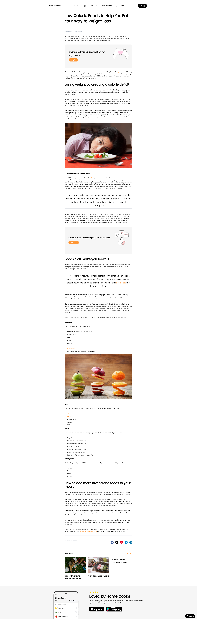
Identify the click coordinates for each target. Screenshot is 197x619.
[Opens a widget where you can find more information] (190, 616)
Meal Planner (95, 6)
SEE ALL (129, 553)
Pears (69, 416)
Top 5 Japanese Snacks (98, 576)
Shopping (85, 6)
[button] (112, 542)
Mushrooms (71, 349)
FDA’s (92, 178)
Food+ (122, 6)
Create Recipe (73, 242)
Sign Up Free (73, 60)
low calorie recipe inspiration (88, 531)
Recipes (76, 6)
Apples (69, 414)
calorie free (129, 180)
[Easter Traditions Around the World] (75, 565)
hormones (121, 282)
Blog (115, 6)
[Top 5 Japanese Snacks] (98, 565)
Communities (107, 6)
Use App (142, 6)
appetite (119, 72)
